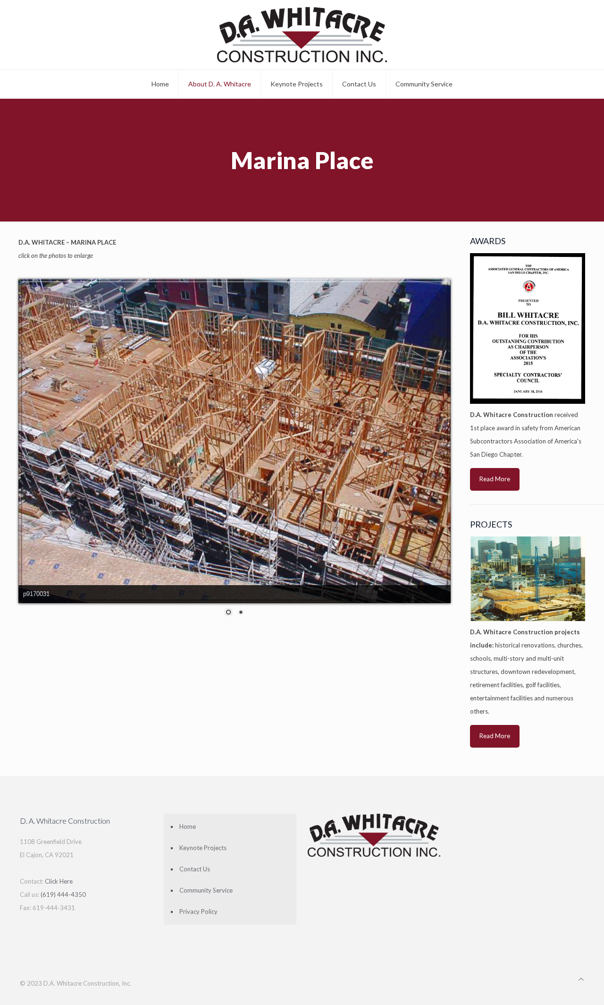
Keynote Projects (202, 848)
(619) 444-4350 (63, 894)
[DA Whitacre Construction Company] (302, 34)
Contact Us (194, 869)
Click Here (59, 881)
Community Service (206, 890)
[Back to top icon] (581, 979)
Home (187, 826)
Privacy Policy (198, 911)
